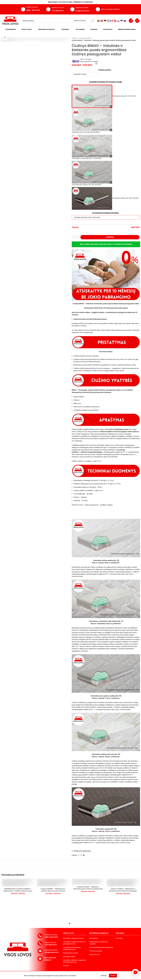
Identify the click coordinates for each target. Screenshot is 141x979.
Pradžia (74, 38)
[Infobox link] (80, 9)
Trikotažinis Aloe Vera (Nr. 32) (86, 132)
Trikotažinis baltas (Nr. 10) (124, 96)
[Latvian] (115, 21)
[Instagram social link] (81, 855)
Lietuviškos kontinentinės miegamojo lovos (72, 948)
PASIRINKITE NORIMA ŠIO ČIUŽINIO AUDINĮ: (105, 82)
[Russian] (125, 21)
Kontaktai (119, 938)
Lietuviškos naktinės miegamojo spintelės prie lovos (74, 961)
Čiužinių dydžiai (104, 70)
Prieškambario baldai (70, 953)
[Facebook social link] (79, 855)
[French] (111, 21)
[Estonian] (121, 21)
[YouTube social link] (83, 855)
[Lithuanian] (98, 21)
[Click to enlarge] (5, 37)
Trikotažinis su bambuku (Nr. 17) (86, 158)
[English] (102, 21)
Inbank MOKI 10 (94, 955)
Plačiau (104, 976)
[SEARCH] (92, 20)
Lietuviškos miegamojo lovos (73, 938)
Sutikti (113, 975)
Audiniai (66, 966)
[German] (105, 21)
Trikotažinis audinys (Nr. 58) (125, 198)
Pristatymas (93, 938)
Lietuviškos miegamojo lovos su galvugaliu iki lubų (74, 943)
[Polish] (118, 21)
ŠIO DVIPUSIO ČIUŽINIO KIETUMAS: (105, 213)
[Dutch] (108, 21)
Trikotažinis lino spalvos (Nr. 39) (86, 185)
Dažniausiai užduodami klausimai (101, 947)
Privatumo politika (95, 951)
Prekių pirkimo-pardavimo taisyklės (98, 943)
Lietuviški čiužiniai (85, 38)
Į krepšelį (110, 237)
